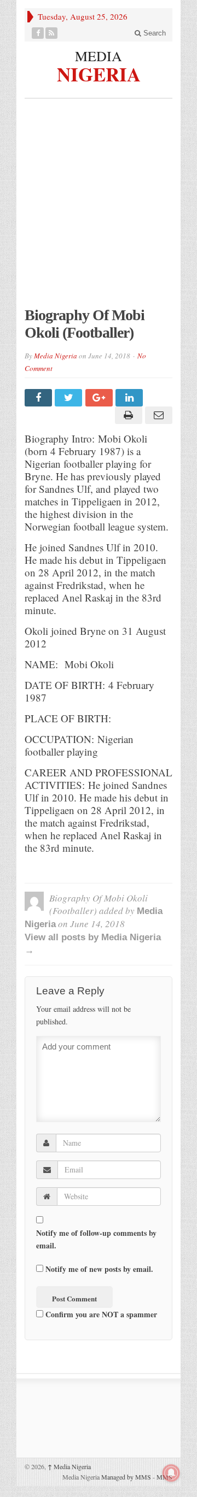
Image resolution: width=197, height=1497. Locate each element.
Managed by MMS (126, 1476)
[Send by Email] (157, 415)
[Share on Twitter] (70, 397)
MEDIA (98, 55)
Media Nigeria (55, 356)
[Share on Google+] (100, 397)
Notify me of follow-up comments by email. (96, 1239)
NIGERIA (99, 73)
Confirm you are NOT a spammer (100, 1314)
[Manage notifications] (171, 1473)
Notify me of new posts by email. (99, 1269)
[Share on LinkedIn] (130, 397)
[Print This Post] (127, 415)
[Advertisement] (98, 208)
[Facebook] (38, 33)
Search (153, 33)
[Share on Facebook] (40, 397)
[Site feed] (52, 33)
